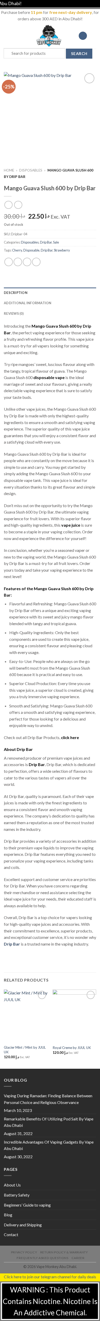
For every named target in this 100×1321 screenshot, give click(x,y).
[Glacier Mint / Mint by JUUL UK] (25, 1016)
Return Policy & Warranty (64, 1252)
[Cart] (93, 35)
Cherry (17, 250)
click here (70, 737)
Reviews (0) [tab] (14, 313)
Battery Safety (16, 1194)
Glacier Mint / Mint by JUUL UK (25, 1049)
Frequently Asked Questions (42, 1258)
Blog (8, 1214)
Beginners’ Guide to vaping (27, 1204)
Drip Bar (46, 242)
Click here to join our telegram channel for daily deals (50, 1276)
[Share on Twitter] (27, 262)
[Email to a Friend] (36, 262)
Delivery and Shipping (23, 1224)
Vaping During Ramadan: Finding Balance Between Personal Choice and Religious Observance (48, 1099)
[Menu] (7, 35)
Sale (56, 242)
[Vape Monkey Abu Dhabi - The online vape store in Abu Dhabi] (49, 36)
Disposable (31, 250)
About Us (12, 1184)
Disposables (30, 170)
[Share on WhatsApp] (8, 262)
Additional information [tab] (28, 303)
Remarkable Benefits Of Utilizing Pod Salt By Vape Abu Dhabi (48, 1122)
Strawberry (62, 250)
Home (9, 170)
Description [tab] (15, 293)
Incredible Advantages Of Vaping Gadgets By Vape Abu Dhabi (49, 1145)
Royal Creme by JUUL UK (72, 1048)
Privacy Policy (24, 1252)
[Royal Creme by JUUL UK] (74, 1016)
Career (78, 1258)
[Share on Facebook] (18, 262)
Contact (11, 1234)
